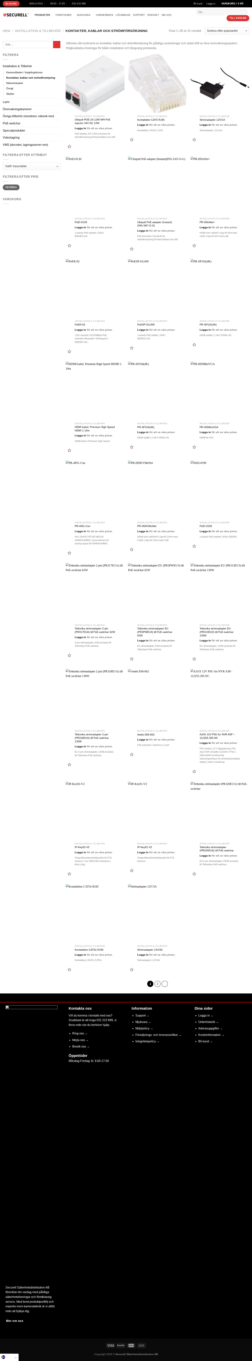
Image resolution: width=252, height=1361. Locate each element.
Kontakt (153, 15)
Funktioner (64, 15)
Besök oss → (81, 1046)
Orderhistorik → (208, 1022)
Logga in (80, 128)
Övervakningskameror (17, 109)
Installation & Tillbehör (38, 31)
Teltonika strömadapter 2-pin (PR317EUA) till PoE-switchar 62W (95, 630)
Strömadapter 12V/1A (212, 119)
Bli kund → (205, 1041)
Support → (142, 1015)
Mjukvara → (143, 1022)
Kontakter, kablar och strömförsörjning (30, 77)
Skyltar (10, 93)
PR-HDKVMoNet (146, 526)
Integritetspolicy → (147, 1041)
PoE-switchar (11, 123)
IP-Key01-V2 (144, 847)
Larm (6, 102)
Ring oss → (80, 1033)
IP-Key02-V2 (82, 847)
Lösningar (123, 15)
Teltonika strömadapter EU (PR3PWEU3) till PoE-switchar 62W (154, 632)
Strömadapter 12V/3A (150, 949)
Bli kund (198, 3)
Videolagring (11, 137)
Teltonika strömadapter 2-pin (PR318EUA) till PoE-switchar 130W (92, 738)
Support (139, 15)
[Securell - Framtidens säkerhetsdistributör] (16, 15)
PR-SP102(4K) (208, 324)
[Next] (165, 984)
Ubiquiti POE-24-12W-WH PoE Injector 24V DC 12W (92, 121)
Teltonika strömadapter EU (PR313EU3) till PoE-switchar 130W (217, 632)
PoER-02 (80, 324)
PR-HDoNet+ (207, 222)
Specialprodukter (14, 130)
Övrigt (9, 88)
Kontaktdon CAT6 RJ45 (151, 119)
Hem (6, 31)
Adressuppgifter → (210, 1028)
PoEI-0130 (81, 222)
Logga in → (205, 1015)
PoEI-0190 (206, 526)
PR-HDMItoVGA (209, 427)
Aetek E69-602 (146, 734)
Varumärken (104, 15)
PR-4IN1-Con (82, 526)
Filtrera (11, 187)
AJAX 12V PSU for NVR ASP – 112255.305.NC (217, 736)
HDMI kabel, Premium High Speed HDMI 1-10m (95, 428)
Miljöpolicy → (144, 1028)
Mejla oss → (80, 1040)
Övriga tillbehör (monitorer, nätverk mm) (28, 116)
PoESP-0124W (146, 324)
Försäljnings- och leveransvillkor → (158, 1034)
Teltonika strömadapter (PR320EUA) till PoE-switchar (217, 849)
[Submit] (244, 12)
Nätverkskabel (14, 83)
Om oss (167, 15)
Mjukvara (83, 15)
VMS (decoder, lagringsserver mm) (25, 144)
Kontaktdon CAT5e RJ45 (89, 949)
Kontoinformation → (211, 1034)
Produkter (42, 15)
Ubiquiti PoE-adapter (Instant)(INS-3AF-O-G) (154, 224)
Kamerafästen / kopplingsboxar (24, 72)
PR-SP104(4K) (145, 427)
